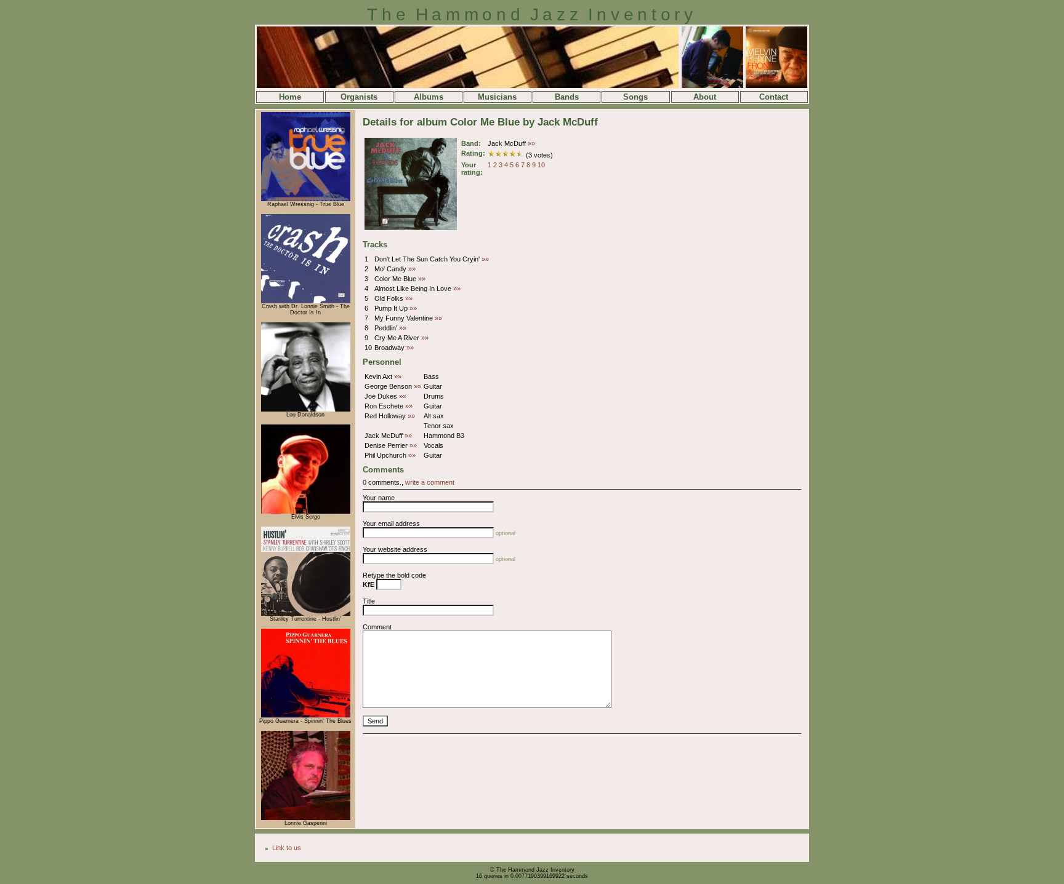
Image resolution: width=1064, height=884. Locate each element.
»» (531, 143)
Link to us (286, 847)
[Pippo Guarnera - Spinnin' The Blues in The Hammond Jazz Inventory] (305, 716)
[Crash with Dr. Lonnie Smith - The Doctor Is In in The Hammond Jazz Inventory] (305, 301)
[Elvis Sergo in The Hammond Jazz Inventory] (305, 512)
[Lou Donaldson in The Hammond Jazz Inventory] (305, 410)
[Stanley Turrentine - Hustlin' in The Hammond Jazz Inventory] (305, 614)
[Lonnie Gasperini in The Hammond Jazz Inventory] (305, 818)
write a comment (429, 482)
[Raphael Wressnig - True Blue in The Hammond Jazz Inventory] (305, 199)
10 (541, 165)
